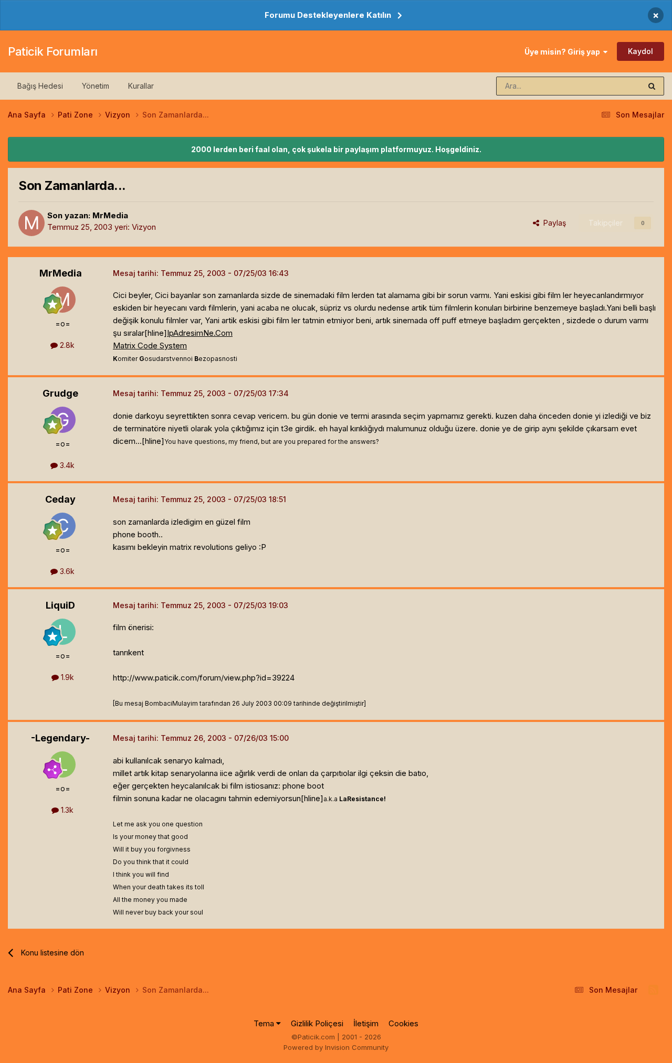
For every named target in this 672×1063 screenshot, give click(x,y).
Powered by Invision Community (336, 1047)
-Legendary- (60, 737)
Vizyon (144, 227)
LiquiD (60, 605)
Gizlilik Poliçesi (317, 1023)
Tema (265, 1023)
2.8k (66, 345)
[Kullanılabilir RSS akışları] (653, 990)
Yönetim (95, 85)
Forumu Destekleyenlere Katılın (328, 15)
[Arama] (652, 86)
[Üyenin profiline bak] (31, 223)
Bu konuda (609, 86)
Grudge (60, 393)
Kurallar (141, 85)
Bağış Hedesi (40, 85)
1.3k (66, 809)
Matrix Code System (150, 345)
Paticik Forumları (53, 51)
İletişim (366, 1023)
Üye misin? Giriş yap (563, 51)
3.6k (66, 571)
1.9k (66, 677)
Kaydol (640, 51)
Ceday (60, 499)
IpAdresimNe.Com (200, 333)
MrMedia (110, 215)
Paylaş (552, 222)
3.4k (66, 465)
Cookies (403, 1023)
